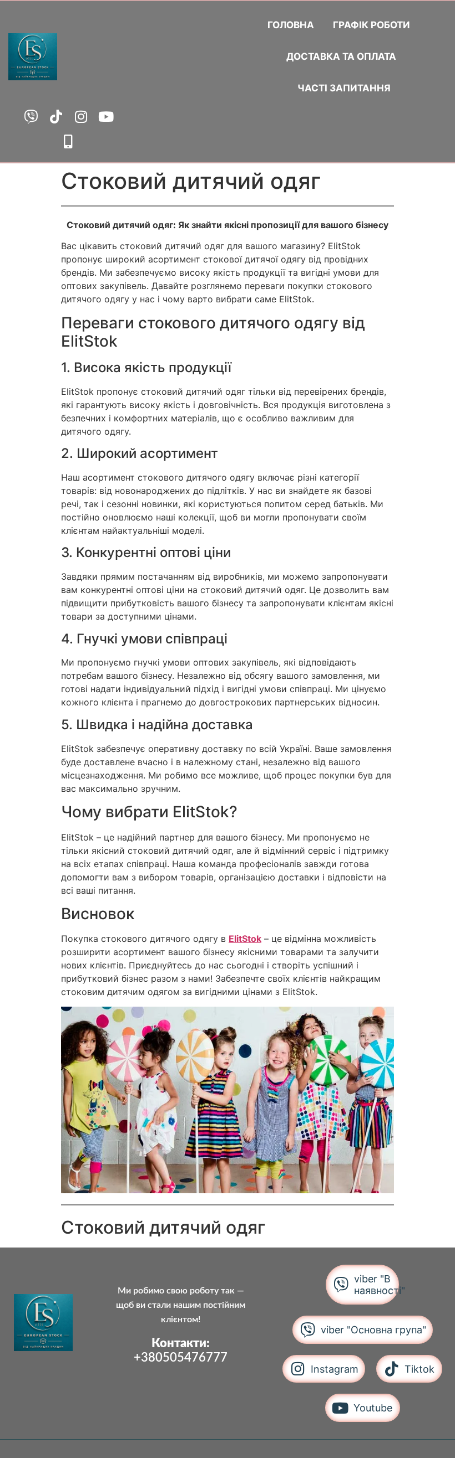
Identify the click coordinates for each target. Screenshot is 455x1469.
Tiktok (419, 1369)
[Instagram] (80, 116)
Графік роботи (371, 24)
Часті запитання (344, 88)
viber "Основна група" (373, 1330)
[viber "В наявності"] (340, 1284)
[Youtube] (105, 116)
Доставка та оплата (341, 56)
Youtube (372, 1408)
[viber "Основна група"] (307, 1329)
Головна (290, 24)
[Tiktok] (55, 116)
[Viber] (30, 116)
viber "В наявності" (379, 1285)
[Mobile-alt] (68, 141)
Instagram (334, 1369)
